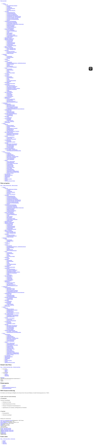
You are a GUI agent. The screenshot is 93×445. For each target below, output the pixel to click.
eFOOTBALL (7, 98)
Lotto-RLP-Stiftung (10, 147)
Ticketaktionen (7, 358)
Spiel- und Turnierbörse (9, 92)
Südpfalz (8, 127)
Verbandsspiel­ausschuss (11, 196)
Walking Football (10, 36)
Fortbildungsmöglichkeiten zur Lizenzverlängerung (15, 108)
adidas (1, 424)
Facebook (6, 369)
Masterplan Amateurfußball (9, 38)
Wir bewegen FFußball (11, 72)
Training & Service (10, 120)
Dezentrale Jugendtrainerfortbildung (11, 113)
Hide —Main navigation (13, 185)
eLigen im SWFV (10, 100)
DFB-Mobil (7, 116)
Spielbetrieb (5, 54)
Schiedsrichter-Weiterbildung (12, 89)
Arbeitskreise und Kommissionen (10, 21)
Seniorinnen (7, 73)
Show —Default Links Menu (5, 367)
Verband (4, 3)
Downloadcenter (7, 174)
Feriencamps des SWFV (11, 34)
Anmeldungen (9, 117)
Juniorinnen (7, 75)
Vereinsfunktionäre (8, 118)
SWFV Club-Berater (8, 46)
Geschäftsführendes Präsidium (12, 5)
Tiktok (6, 370)
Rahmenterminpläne (10, 64)
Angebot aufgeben (10, 96)
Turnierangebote (9, 94)
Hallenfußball (7, 82)
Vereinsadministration (10, 162)
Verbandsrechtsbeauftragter (11, 45)
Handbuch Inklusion (10, 125)
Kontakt (6, 177)
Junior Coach (9, 110)
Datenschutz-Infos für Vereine (10, 180)
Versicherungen (7, 152)
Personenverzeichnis (8, 178)
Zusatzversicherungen (10, 158)
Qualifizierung (5, 286)
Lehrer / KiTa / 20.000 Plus (9, 121)
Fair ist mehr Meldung (10, 137)
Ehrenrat (8, 20)
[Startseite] (2, 377)
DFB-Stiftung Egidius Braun (12, 144)
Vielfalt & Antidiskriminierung (10, 148)
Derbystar (2, 423)
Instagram (6, 371)
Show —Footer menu (4, 438)
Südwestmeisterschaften (11, 83)
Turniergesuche (9, 95)
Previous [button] (2, 434)
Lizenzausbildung (8, 287)
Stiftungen (6, 142)
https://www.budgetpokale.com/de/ (6, 420)
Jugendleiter (9, 119)
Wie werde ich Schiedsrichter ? (12, 86)
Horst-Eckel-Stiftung (10, 146)
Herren (6, 55)
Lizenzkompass (7, 122)
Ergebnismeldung (10, 164)
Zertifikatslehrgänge (8, 109)
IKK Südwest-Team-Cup (11, 101)
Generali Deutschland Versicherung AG (9, 387)
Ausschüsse (7, 11)
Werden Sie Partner (10, 53)
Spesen (8, 90)
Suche (1, 379)
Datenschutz (7, 375)
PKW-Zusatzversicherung (11, 157)
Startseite (4, 385)
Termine (8, 60)
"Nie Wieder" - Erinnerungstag (12, 149)
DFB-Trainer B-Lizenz (11, 104)
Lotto (1, 425)
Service (4, 151)
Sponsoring (7, 50)
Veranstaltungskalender (9, 356)
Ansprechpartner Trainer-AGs (12, 23)
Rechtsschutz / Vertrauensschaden (12, 156)
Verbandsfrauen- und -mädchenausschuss (14, 16)
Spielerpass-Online (10, 166)
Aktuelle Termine (10, 115)
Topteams (8, 58)
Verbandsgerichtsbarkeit (9, 39)
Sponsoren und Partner (11, 51)
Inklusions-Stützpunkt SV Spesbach (13, 131)
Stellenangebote (7, 357)
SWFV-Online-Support (11, 161)
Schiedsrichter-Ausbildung (11, 87)
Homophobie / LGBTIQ (11, 141)
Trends (8, 31)
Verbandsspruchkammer (11, 42)
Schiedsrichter (7, 84)
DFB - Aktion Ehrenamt (9, 132)
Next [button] (5, 434)
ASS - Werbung (3, 421)
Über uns (6, 4)
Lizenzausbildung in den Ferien (12, 107)
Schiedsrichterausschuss (11, 85)
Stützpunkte (9, 81)
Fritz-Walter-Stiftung (10, 145)
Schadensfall (9, 153)
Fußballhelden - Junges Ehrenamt (12, 134)
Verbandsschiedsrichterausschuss (12, 15)
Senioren (6, 59)
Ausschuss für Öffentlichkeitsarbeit (13, 19)
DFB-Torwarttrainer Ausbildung (12, 106)
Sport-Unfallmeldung (10, 159)
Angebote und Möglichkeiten (12, 30)
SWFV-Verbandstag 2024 (11, 49)
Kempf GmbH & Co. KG (4, 422)
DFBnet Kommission (10, 26)
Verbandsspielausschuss (11, 12)
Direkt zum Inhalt (3, 0)
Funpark (6, 179)
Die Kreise (9, 9)
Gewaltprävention (8, 321)
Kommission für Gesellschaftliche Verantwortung (15, 24)
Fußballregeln (9, 91)
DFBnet (6, 160)
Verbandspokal (9, 56)
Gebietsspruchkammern (11, 43)
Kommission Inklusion (11, 25)
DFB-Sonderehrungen (10, 135)
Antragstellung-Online (10, 167)
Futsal (8, 70)
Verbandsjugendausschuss (11, 13)
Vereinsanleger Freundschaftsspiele (13, 171)
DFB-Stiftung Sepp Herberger (12, 143)
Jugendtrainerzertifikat (10, 112)
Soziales (4, 123)
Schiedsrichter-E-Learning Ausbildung (13, 88)
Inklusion (6, 124)
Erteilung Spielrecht (8, 97)
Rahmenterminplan (10, 57)
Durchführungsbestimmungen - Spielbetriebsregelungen (16, 63)
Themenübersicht (10, 114)
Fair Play (6, 136)
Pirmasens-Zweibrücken (11, 126)
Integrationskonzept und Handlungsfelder (14, 150)
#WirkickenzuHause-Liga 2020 (12, 285)
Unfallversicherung (10, 154)
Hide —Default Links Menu (15, 367)
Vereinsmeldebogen (10, 169)
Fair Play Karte (9, 319)
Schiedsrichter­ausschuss (11, 269)
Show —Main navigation (4, 185)
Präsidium (8, 6)
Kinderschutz (9, 140)
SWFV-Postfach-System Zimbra (12, 163)
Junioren (6, 61)
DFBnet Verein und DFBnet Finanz (13, 172)
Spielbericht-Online (10, 165)
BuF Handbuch (9, 33)
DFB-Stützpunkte (10, 249)
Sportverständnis (10, 32)
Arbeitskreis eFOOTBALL (11, 27)
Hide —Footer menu (11, 438)
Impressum (6, 374)
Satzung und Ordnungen (11, 10)
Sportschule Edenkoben (11, 8)
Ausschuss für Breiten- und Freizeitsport (14, 17)
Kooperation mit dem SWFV (12, 52)
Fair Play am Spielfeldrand (11, 320)
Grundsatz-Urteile (10, 40)
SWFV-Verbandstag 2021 (11, 48)
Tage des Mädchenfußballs (11, 80)
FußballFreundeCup (10, 129)
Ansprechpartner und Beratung (12, 35)
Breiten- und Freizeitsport (9, 212)
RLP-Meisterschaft (10, 130)
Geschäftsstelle (9, 7)
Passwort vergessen (10, 173)
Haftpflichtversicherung (11, 155)
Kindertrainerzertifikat (10, 111)
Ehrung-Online (9, 168)
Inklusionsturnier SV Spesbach (12, 128)
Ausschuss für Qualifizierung (12, 14)
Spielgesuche (9, 93)
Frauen (6, 67)
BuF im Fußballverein (10, 213)
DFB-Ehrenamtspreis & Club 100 (12, 133)
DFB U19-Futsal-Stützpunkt (12, 250)
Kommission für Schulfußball (12, 22)
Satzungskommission (10, 211)
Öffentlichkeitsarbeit (8, 37)
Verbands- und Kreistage (9, 47)
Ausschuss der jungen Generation (12, 18)
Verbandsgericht (9, 41)
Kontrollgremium (10, 44)
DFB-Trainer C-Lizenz (11, 105)
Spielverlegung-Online (11, 170)
